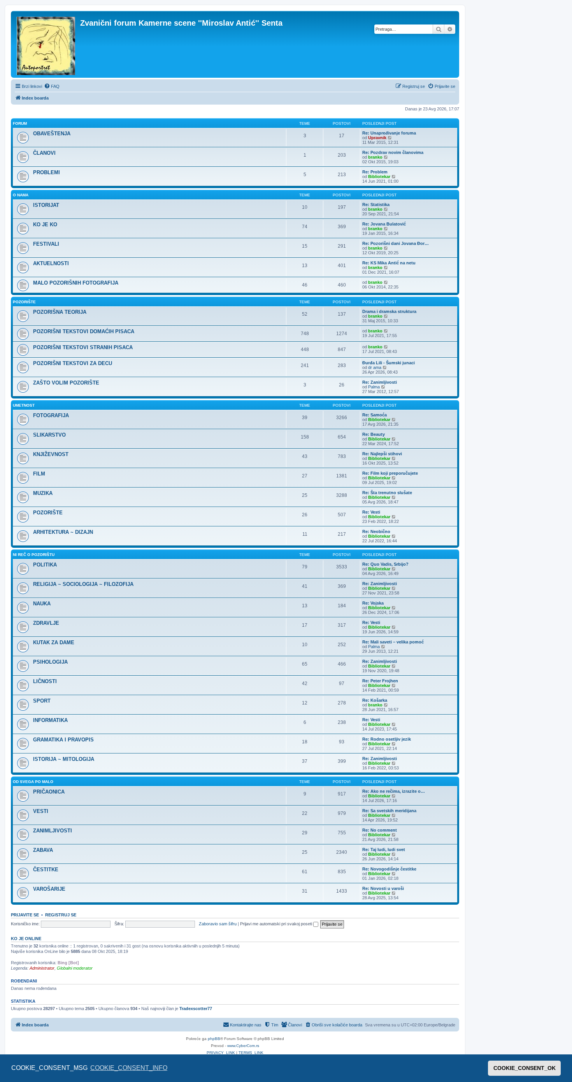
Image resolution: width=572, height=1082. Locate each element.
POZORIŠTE (24, 302)
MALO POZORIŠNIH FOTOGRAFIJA (75, 283)
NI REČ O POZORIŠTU (33, 554)
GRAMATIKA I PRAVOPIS (63, 740)
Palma (374, 387)
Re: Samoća (374, 415)
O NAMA (20, 195)
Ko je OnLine (26, 938)
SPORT (42, 701)
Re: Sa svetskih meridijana (389, 810)
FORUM (20, 123)
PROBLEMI (46, 172)
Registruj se (60, 914)
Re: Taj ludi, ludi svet (383, 849)
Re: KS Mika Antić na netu (389, 262)
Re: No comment (379, 830)
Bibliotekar (379, 176)
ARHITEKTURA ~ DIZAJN (63, 532)
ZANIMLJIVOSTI (52, 831)
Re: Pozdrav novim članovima (392, 152)
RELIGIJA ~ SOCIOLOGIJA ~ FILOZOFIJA (83, 584)
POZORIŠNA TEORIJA (59, 312)
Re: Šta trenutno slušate (387, 492)
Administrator (42, 968)
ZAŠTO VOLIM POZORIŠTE (66, 383)
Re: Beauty (373, 434)
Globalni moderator (75, 968)
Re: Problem (375, 172)
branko (375, 157)
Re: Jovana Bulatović (384, 224)
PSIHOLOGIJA (50, 662)
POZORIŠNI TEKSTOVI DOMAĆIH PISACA (83, 331)
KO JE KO (45, 224)
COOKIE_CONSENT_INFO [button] (128, 1068)
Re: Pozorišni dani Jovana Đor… (395, 243)
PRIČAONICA (49, 792)
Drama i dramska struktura (389, 311)
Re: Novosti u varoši (383, 888)
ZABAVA (43, 850)
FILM (39, 474)
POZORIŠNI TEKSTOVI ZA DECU (72, 363)
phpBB (214, 1039)
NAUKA (42, 604)
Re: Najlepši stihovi (382, 453)
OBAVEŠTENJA (51, 133)
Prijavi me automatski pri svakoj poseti (276, 923)
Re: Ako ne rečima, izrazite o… (393, 791)
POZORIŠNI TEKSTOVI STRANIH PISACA (83, 347)
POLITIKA (45, 565)
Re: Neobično (376, 531)
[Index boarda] (46, 44)
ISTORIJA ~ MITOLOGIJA (63, 759)
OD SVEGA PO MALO (33, 782)
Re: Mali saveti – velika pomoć (393, 642)
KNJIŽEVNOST (50, 454)
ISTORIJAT (46, 205)
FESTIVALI (46, 244)
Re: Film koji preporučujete (390, 473)
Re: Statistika (376, 204)
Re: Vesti (371, 512)
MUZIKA (43, 493)
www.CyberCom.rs (243, 1046)
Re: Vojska (373, 603)
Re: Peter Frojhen (380, 680)
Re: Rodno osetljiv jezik (386, 739)
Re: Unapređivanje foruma (389, 133)
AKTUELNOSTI (51, 263)
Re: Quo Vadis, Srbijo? (385, 564)
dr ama (374, 367)
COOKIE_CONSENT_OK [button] (524, 1068)
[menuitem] (52, 86)
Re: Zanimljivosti (379, 382)
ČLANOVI (44, 153)
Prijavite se (25, 914)
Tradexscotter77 (195, 1008)
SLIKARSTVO (49, 435)
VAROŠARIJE (49, 889)
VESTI (40, 811)
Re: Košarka (374, 700)
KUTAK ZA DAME (53, 642)
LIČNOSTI (45, 681)
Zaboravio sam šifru (218, 923)
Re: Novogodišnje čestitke (389, 869)
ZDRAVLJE (46, 623)
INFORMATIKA (50, 720)
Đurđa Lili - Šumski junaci (388, 362)
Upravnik (377, 137)
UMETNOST (24, 405)
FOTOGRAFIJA (51, 415)
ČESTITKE (45, 869)
